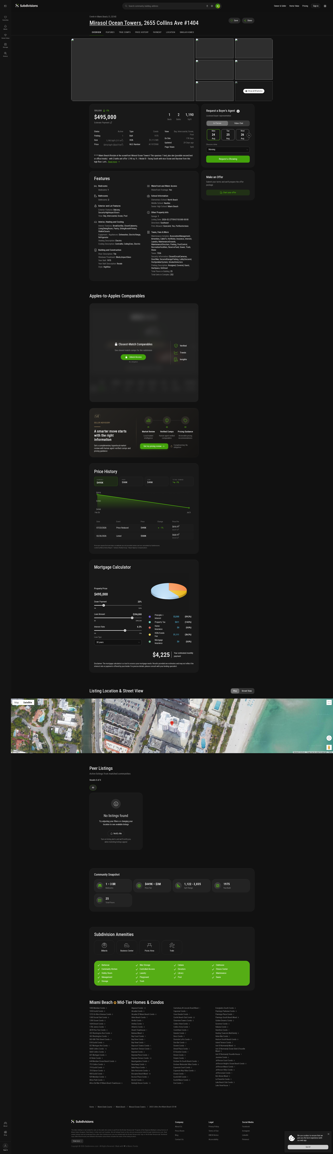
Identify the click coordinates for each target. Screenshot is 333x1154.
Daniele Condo (180, 1033)
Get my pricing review (152, 446)
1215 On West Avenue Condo (101, 1014)
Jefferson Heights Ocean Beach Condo (231, 1064)
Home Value (294, 6)
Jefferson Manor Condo (225, 1067)
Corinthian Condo (181, 1030)
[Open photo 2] (214, 48)
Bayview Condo (138, 1052)
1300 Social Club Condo (99, 1017)
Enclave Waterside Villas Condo (186, 1064)
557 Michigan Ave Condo (99, 1046)
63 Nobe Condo (96, 1058)
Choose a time (211, 144)
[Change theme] (325, 6)
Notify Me (117, 833)
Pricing (305, 6)
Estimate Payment (102, 122)
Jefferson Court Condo (225, 1060)
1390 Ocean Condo (97, 1020)
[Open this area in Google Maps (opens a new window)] (16, 751)
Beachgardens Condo (140, 1061)
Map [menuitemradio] (16, 702)
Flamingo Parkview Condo (226, 1011)
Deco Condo (179, 1036)
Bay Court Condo (139, 1036)
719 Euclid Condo (96, 1067)
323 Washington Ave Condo (100, 1033)
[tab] (96, 32)
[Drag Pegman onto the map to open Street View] (329, 747)
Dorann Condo (180, 1046)
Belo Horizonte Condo (141, 1071)
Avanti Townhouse (139, 1030)
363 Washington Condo (99, 1036)
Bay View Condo (138, 1042)
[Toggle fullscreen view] (329, 702)
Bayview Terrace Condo (141, 1058)
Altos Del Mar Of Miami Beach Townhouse (105, 1083)
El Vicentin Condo (181, 1052)
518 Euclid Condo (96, 1042)
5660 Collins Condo (97, 1052)
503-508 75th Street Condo (100, 1039)
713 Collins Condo (97, 1064)
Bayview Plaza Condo (140, 1055)
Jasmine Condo (222, 1057)
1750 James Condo (97, 1027)
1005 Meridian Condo (98, 1008)
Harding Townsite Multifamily (227, 1033)
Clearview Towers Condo (184, 1020)
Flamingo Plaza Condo (225, 1014)
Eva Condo (178, 1083)
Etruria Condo (179, 1074)
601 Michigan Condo (97, 1055)
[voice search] (207, 6)
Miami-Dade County (105, 1107)
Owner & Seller (280, 6)
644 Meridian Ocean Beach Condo (102, 1061)
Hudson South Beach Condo (227, 1039)
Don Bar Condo (180, 1042)
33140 (113, 16)
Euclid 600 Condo (181, 1077)
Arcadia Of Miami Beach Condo (144, 1014)
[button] (97, 494)
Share (249, 20)
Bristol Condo (137, 1080)
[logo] (27, 7)
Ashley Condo (138, 1024)
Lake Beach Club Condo (225, 1082)
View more (76, 1141)
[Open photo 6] (214, 91)
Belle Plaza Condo (139, 1067)
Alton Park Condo (96, 1080)
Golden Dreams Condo (225, 1020)
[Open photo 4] (214, 70)
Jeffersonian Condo (224, 1073)
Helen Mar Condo (223, 1036)
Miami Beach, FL (104, 16)
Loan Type (98, 637)
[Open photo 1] (132, 70)
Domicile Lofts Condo (183, 1039)
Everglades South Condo (226, 1008)
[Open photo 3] (254, 48)
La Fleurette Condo (224, 1079)
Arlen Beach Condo (140, 1017)
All (93, 787)
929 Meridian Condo (97, 1077)
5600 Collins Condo (98, 1049)
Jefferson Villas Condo (225, 1070)
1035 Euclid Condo (97, 1011)
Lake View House (223, 1085)
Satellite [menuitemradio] (27, 702)
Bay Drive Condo (138, 1039)
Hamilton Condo (222, 1030)
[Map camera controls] (329, 738)
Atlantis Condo (138, 1027)
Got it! (308, 1147)
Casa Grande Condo (182, 1014)
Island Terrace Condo (224, 1042)
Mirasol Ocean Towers (115, 23)
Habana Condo (222, 1027)
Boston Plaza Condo (140, 1077)
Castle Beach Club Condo (184, 1017)
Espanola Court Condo (183, 1067)
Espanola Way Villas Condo (185, 1071)
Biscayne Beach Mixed (141, 1074)
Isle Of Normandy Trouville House (229, 1054)
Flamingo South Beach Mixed (227, 1017)
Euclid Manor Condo (182, 1080)
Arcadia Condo (138, 1011)
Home (91, 1107)
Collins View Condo (182, 1024)
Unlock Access (135, 357)
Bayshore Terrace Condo (141, 1049)
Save (236, 20)
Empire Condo (180, 1058)
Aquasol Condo (139, 1008)
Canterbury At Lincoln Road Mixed (187, 1008)
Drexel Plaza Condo (182, 1049)
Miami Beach (120, 1107)
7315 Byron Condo (97, 1071)
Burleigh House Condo (141, 1083)
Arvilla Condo (137, 1020)
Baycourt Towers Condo (141, 1046)
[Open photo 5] (254, 70)
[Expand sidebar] (5, 6)
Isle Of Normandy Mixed (226, 1046)
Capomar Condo (180, 1011)
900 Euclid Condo (96, 1074)
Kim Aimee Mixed (223, 1076)
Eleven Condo (179, 1055)
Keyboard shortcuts (299, 752)
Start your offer (229, 192)
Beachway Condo (139, 1064)
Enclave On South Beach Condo (186, 1061)
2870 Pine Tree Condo (98, 1030)
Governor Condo (222, 1024)
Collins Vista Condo (182, 1027)
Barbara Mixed (138, 1033)
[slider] (103, 605)
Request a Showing (228, 158)
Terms (330, 752)
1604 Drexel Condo (97, 1024)
